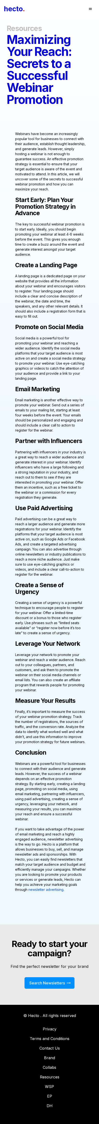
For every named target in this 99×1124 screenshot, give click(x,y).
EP (49, 1096)
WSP (49, 1086)
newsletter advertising (45, 889)
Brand (49, 1057)
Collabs (49, 1067)
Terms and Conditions (49, 1038)
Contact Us (49, 1048)
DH (50, 1105)
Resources (49, 1077)
